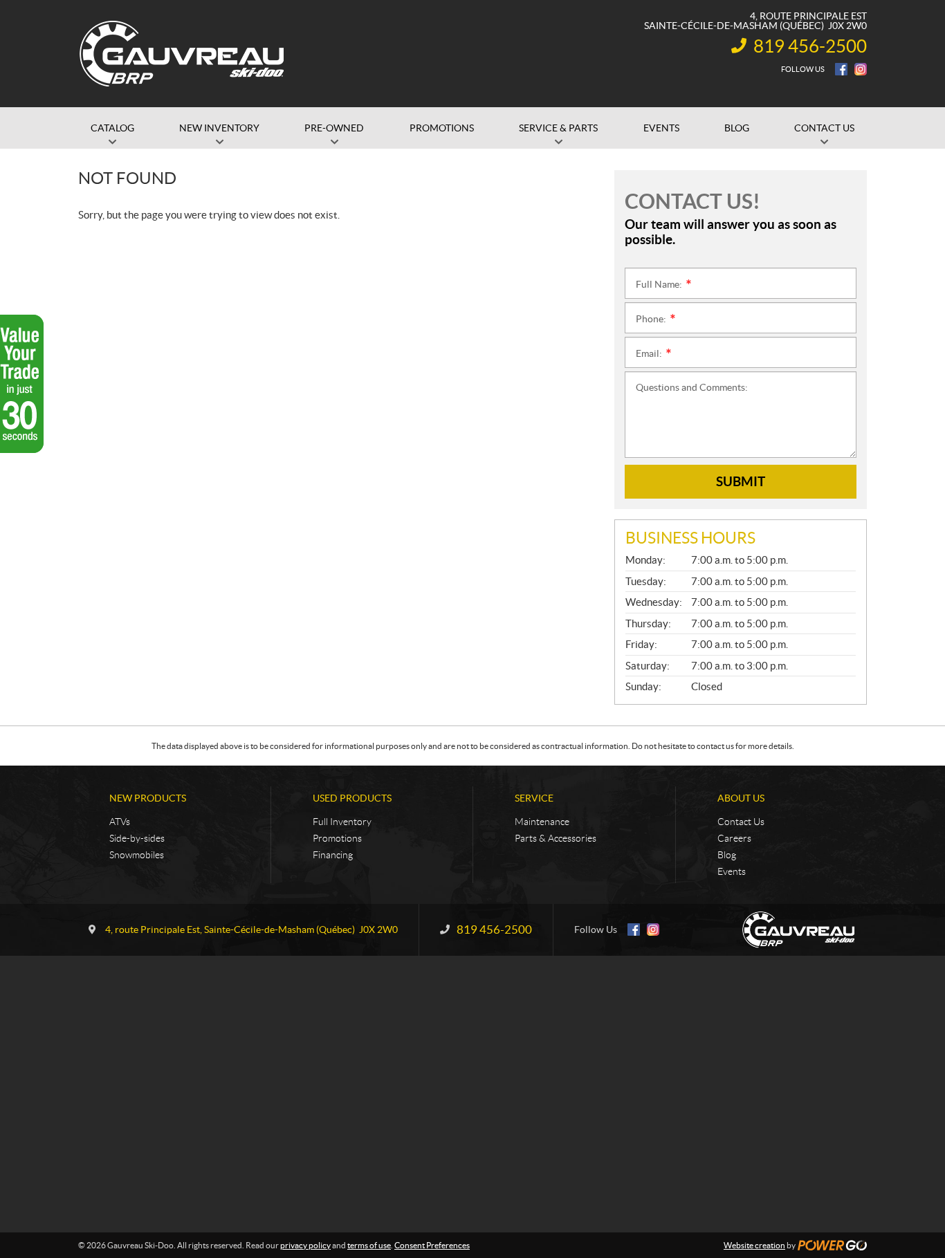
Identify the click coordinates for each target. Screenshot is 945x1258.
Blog (726, 854)
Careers (734, 838)
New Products (147, 798)
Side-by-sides (137, 838)
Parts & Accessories (555, 838)
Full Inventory (342, 821)
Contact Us (740, 821)
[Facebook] (841, 69)
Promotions (337, 838)
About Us (740, 798)
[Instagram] (860, 69)
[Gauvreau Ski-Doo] (182, 54)
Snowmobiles (136, 854)
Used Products (352, 798)
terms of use (369, 1245)
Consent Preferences (432, 1245)
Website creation (754, 1245)
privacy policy (305, 1245)
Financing (333, 854)
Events (731, 871)
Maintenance (542, 821)
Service (534, 798)
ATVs (119, 821)
